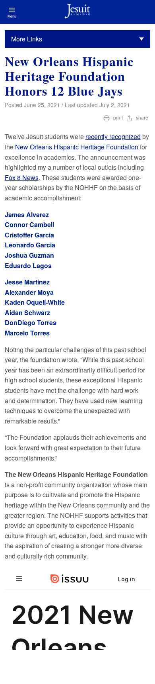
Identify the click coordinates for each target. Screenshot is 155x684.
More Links (26, 38)
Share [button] (141, 117)
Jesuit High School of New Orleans (77, 12)
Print (118, 117)
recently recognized (113, 136)
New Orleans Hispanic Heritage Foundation (76, 146)
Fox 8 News (22, 177)
